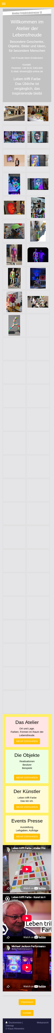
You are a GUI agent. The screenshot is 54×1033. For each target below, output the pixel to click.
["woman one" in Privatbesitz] (14, 160)
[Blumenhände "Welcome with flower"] (14, 208)
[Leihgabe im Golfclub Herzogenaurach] (38, 231)
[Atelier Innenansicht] (38, 113)
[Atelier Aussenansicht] (14, 113)
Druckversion (15, 1022)
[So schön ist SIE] (38, 278)
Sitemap (10, 1025)
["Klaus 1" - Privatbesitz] (14, 254)
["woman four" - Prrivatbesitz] (38, 184)
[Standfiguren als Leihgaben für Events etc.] (14, 231)
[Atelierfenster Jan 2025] (14, 137)
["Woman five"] (14, 184)
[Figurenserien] (38, 302)
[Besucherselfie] (14, 278)
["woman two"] (38, 160)
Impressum (27, 1002)
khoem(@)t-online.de (31, 71)
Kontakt (27, 1013)
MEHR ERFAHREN (27, 741)
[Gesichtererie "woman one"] (38, 137)
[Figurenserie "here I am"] (38, 207)
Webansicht (42, 1022)
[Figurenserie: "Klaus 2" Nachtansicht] (38, 254)
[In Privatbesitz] (14, 325)
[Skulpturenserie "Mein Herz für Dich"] (14, 301)
